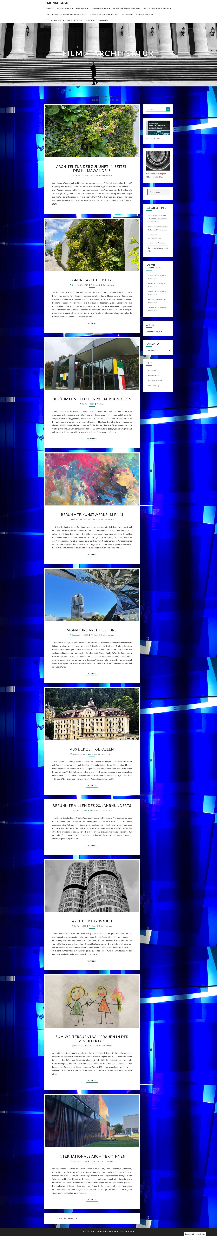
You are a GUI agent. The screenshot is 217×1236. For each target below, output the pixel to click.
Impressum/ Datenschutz (145, 14)
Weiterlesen (92, 323)
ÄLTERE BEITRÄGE (68, 1218)
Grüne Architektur (92, 280)
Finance (151, 299)
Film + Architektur (57, 2)
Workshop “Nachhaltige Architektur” (104, 14)
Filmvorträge (81, 8)
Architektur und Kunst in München (156, 8)
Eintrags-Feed (153, 375)
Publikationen (103, 20)
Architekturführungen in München (126, 8)
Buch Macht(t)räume (74, 20)
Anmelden (152, 370)
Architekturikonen (92, 921)
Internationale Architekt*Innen (92, 1156)
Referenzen (90, 20)
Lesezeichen (155, 192)
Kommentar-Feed (155, 380)
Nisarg (131, 1231)
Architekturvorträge (100, 8)
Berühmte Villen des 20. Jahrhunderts (92, 399)
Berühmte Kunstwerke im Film (92, 514)
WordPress (115, 1231)
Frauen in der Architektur (157, 243)
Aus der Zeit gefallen (92, 749)
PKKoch (92, 175)
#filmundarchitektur (154, 177)
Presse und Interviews (54, 20)
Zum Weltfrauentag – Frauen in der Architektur (92, 1039)
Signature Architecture (92, 630)
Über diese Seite (127, 14)
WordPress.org (153, 385)
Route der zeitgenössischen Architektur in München (65, 14)
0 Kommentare (105, 175)
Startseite (49, 8)
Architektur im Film (64, 8)
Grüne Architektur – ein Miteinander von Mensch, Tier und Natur (157, 218)
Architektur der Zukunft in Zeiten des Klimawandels (92, 168)
